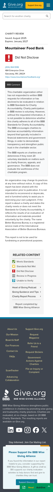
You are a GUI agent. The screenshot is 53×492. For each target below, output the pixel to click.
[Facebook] (36, 430)
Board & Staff (12, 340)
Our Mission (12, 334)
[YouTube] (19, 430)
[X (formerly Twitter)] (44, 430)
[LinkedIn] (11, 430)
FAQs (12, 356)
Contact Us (12, 351)
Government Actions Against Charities (34, 361)
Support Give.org (34, 5)
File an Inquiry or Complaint (34, 370)
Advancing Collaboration (12, 378)
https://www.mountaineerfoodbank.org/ (22, 76)
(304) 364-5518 (12, 67)
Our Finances (12, 345)
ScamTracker (12, 370)
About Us (12, 329)
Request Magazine (34, 336)
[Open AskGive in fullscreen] (24, 487)
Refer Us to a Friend (34, 345)
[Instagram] (27, 430)
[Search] (47, 16)
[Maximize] (49, 486)
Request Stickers (34, 352)
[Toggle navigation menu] (48, 5)
